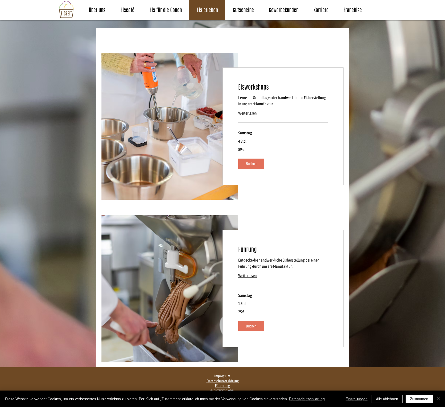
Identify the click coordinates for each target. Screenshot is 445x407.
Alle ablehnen (387, 398)
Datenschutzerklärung (307, 398)
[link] (283, 87)
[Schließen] (439, 399)
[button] (251, 164)
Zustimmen (419, 398)
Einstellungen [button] (356, 398)
